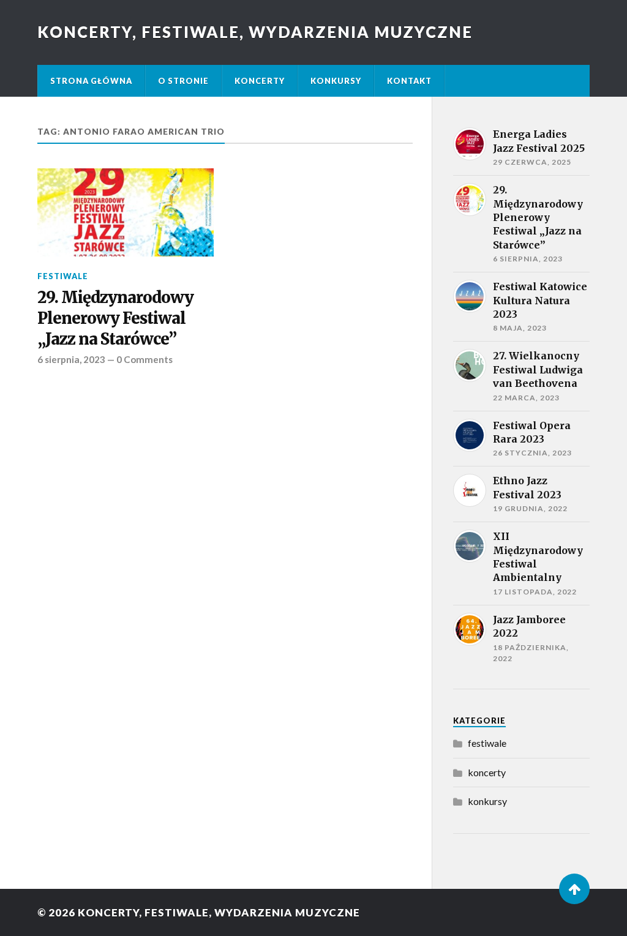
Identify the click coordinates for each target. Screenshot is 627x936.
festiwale (62, 276)
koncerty (487, 772)
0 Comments (144, 359)
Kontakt (409, 81)
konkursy (487, 801)
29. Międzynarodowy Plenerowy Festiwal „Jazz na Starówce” (115, 319)
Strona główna (91, 81)
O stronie (183, 81)
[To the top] (574, 889)
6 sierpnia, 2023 (71, 359)
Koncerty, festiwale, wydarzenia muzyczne (255, 32)
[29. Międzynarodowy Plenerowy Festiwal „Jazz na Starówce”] (125, 212)
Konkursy (335, 81)
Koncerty (260, 81)
